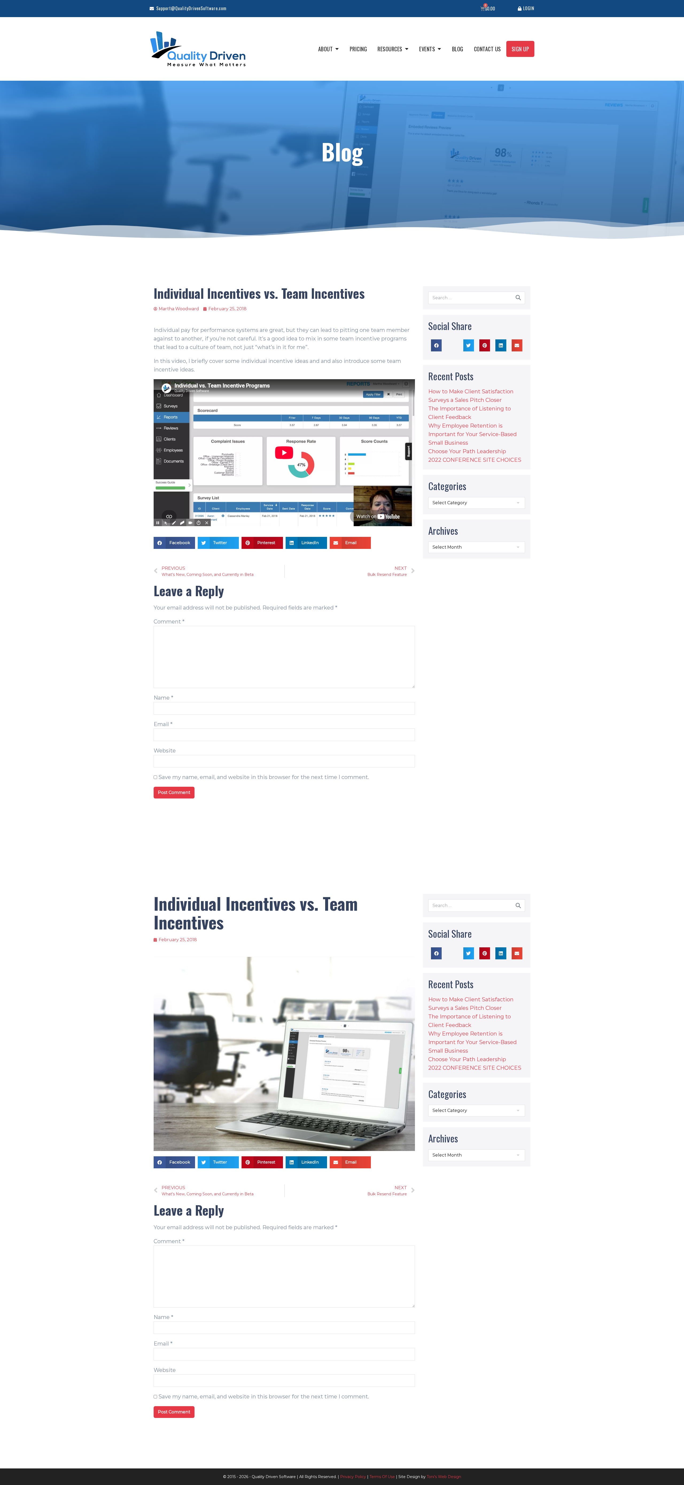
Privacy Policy (353, 1476)
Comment (169, 621)
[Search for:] (476, 297)
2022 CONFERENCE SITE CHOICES (474, 460)
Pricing (358, 49)
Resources (390, 49)
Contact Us (487, 49)
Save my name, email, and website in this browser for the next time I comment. (263, 777)
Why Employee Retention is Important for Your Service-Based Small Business (472, 434)
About (325, 49)
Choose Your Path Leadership (467, 451)
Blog (457, 49)
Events (427, 49)
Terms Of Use (382, 1476)
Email (163, 724)
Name (163, 698)
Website (165, 750)
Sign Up (520, 49)
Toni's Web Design (444, 1476)
